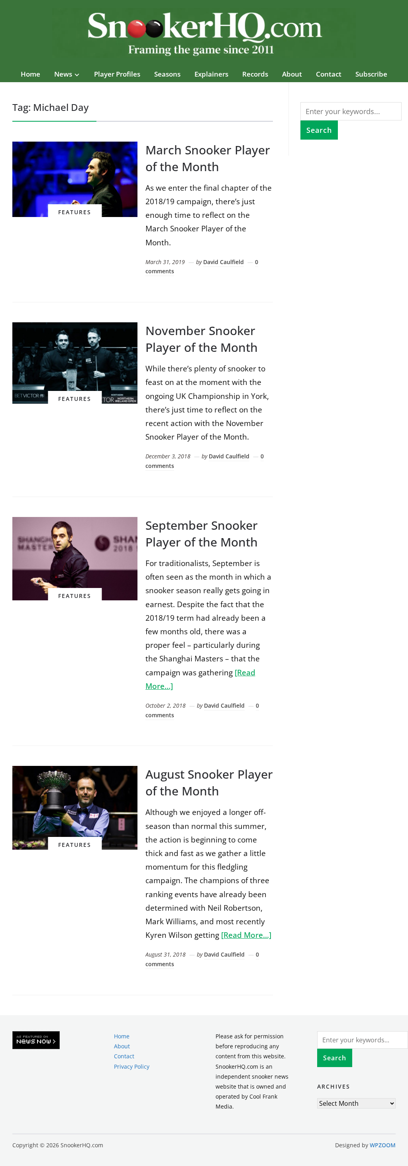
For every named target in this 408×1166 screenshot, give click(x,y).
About (292, 74)
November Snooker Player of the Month (201, 338)
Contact (328, 74)
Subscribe (371, 74)
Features (74, 212)
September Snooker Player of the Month (201, 533)
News (63, 74)
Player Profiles (117, 74)
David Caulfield (223, 262)
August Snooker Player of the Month (209, 782)
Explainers (211, 74)
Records (255, 74)
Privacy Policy (131, 1066)
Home (30, 74)
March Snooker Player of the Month (207, 158)
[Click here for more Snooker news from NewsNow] (36, 1040)
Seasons (167, 74)
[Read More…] (246, 935)
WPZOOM (383, 1145)
